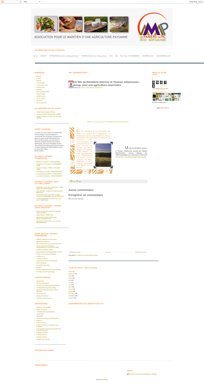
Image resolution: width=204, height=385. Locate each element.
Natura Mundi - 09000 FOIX (44, 215)
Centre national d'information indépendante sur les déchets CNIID (47, 246)
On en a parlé (40, 98)
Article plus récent (74, 252)
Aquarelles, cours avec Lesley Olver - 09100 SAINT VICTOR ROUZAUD (49, 187)
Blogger (105, 379)
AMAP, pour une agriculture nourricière (98, 121)
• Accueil (35, 56)
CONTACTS (43, 56)
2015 (111, 56)
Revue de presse (41, 102)
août (69, 276)
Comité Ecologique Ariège (44, 249)
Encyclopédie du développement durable (49, 252)
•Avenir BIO (40, 314)
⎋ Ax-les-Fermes (41, 322)
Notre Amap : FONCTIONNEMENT (129, 56)
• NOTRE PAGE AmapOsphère (45, 311)
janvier (70, 291)
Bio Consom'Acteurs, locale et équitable (48, 243)
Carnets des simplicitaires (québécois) (48, 285)
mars (70, 287)
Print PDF (77, 181)
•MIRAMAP (39, 316)
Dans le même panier (87, 87)
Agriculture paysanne (43, 241)
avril (69, 284)
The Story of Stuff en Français (45, 271)
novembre (71, 295)
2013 (116, 56)
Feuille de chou (41, 96)
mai (69, 282)
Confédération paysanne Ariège (46, 287)
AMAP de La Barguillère (43, 307)
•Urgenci (39, 320)
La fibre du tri (40, 256)
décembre (71, 293)
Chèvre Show (40, 87)
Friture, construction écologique (46, 254)
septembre (71, 273)
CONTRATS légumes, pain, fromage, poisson (94, 56)
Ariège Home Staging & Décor (45, 112)
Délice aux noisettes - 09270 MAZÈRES (48, 162)
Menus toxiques (41, 263)
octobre (70, 298)
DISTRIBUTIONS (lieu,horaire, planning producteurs (64, 56)
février (70, 271)
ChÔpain (39, 89)
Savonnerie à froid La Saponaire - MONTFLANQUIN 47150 (46, 217)
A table (38, 78)
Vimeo (126, 121)
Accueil (108, 252)
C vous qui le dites (42, 85)
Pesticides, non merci (43, 265)
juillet (70, 278)
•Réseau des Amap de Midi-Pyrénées (47, 318)
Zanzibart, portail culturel (44, 298)
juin (69, 280)
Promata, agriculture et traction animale (48, 269)
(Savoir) (38, 76)
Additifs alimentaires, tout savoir (46, 239)
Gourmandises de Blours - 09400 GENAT (49, 174)
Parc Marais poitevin (117, 121)
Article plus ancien (141, 252)
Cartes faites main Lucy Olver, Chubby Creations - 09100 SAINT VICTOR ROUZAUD (50, 195)
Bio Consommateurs (42, 283)
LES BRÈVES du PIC (148, 56)
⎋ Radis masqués (41, 337)
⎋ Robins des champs (43, 339)
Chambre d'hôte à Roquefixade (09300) (48, 114)
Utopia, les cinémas (42, 296)
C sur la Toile (40, 83)
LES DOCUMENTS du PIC (163, 56)
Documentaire (98, 87)
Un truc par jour (41, 293)
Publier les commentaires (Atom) (87, 255)
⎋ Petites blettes (41, 334)
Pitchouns (39, 100)
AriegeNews (40, 281)
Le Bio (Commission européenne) (46, 260)
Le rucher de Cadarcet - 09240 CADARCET (49, 176)
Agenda (38, 80)
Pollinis (38, 267)
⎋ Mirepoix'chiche (41, 332)
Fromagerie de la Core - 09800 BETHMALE (49, 171)
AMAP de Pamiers (41, 309)
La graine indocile (41, 258)
